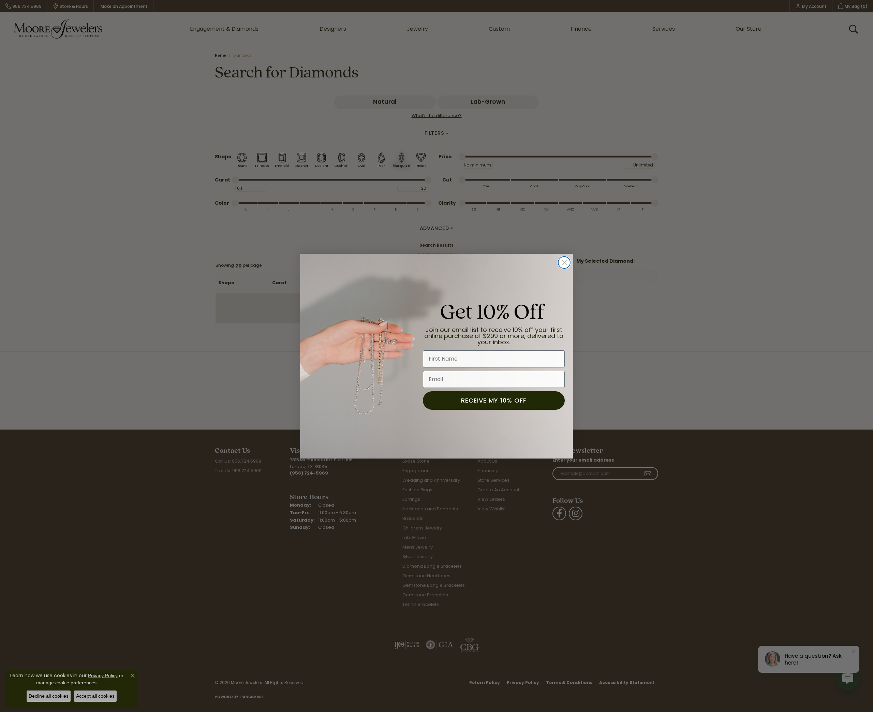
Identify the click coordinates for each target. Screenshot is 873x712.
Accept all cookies (95, 696)
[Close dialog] (564, 262)
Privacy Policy (103, 675)
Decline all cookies (49, 696)
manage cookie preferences (66, 682)
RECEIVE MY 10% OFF (494, 400)
